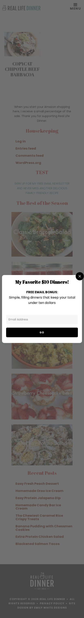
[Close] (80, 276)
